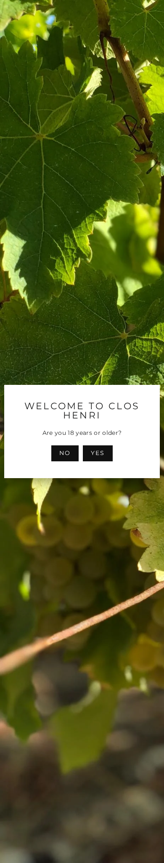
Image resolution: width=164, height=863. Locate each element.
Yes (98, 453)
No (65, 453)
